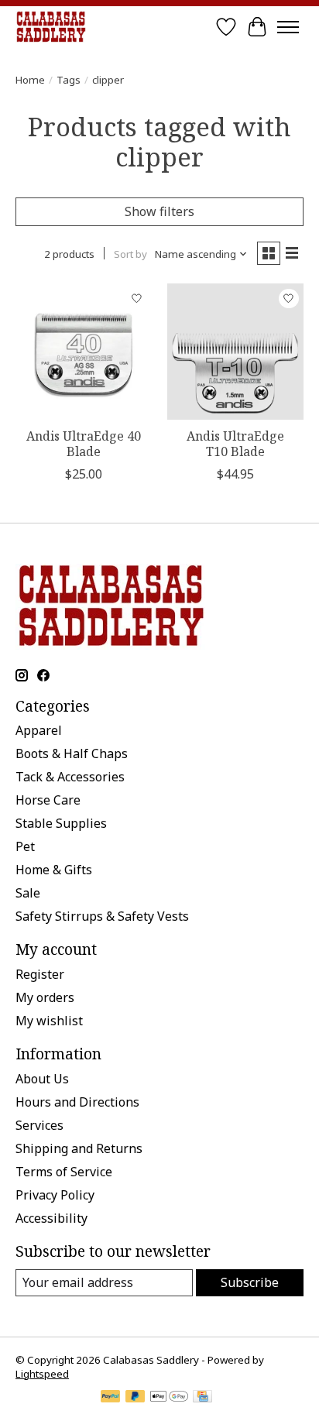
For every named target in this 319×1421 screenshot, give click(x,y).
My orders (44, 997)
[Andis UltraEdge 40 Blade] (83, 351)
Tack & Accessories (70, 776)
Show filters (159, 211)
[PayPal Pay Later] (135, 1398)
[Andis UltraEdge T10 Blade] (235, 351)
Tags (69, 80)
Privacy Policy (54, 1194)
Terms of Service (63, 1171)
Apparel (38, 730)
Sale (27, 892)
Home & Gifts (53, 869)
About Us (42, 1078)
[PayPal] (111, 1398)
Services (39, 1125)
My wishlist (49, 1020)
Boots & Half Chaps (71, 753)
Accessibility (51, 1218)
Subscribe (250, 1282)
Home (30, 80)
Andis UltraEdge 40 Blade (83, 443)
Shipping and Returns (78, 1148)
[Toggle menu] (288, 27)
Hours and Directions (77, 1101)
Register (39, 974)
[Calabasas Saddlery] (50, 27)
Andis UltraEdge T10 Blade (235, 443)
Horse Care (48, 799)
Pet (25, 846)
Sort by (130, 254)
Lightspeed (42, 1374)
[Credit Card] (202, 1398)
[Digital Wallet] (169, 1398)
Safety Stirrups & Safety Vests (102, 916)
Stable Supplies (61, 823)
